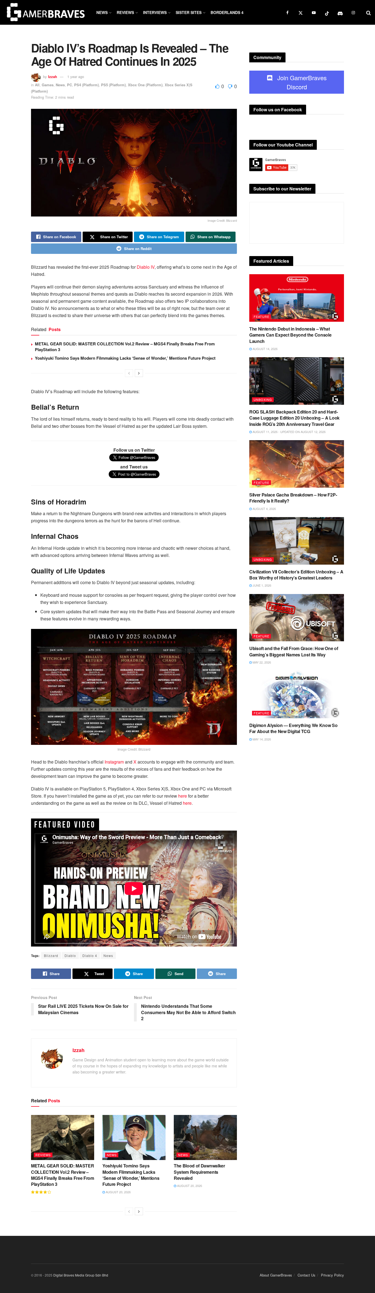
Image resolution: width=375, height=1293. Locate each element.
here (182, 796)
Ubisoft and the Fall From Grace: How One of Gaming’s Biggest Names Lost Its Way (293, 651)
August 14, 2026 (265, 348)
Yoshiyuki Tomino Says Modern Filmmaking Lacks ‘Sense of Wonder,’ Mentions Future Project (125, 358)
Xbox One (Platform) (145, 84)
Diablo (70, 955)
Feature (261, 316)
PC (69, 84)
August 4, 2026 (264, 508)
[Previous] (129, 373)
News (102, 12)
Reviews (125, 12)
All (37, 84)
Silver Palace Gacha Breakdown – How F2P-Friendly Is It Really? (293, 498)
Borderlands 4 (227, 12)
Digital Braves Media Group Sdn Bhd (80, 1275)
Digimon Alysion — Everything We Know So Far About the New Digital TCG (293, 728)
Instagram (114, 762)
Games (48, 84)
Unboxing (263, 399)
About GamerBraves (276, 1275)
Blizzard (51, 955)
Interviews (155, 12)
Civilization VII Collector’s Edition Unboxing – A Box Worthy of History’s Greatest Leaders (296, 574)
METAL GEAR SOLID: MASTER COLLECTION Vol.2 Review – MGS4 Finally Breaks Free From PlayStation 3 (125, 347)
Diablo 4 (89, 955)
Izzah (52, 76)
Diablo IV (146, 267)
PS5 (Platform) (113, 84)
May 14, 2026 (261, 739)
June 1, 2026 (261, 585)
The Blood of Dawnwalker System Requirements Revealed (199, 1171)
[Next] (139, 373)
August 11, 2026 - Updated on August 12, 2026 (289, 431)
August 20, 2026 (118, 1192)
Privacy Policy (332, 1275)
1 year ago (75, 76)
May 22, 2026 (261, 662)
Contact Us (306, 1275)
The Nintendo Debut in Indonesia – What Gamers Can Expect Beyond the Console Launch (290, 335)
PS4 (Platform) (86, 84)
